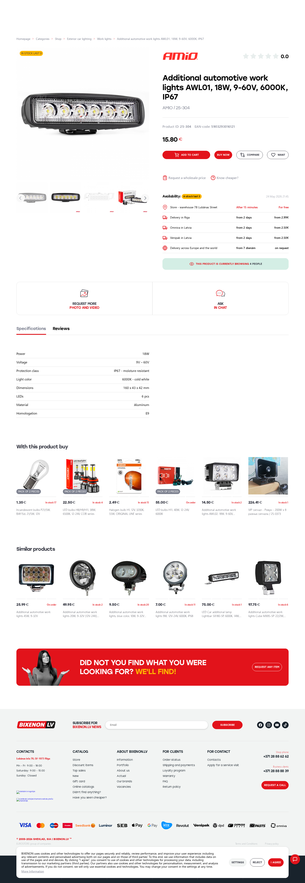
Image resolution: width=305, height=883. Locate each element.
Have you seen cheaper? (89, 797)
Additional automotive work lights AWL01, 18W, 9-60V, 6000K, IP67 (160, 38)
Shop (58, 38)
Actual (121, 776)
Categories (42, 38)
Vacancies (124, 786)
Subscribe (227, 725)
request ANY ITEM (267, 667)
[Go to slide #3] (99, 197)
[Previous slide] (23, 114)
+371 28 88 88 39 (276, 771)
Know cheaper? (227, 177)
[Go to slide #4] (132, 197)
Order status (171, 759)
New (76, 776)
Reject (257, 862)
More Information (32, 871)
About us (123, 770)
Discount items (83, 765)
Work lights (104, 38)
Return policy (172, 786)
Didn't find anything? (87, 792)
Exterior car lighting (79, 38)
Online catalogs (83, 786)
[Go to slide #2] (65, 197)
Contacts (213, 759)
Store (76, 759)
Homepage (23, 38)
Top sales (79, 770)
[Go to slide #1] (32, 197)
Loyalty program (174, 770)
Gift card (79, 781)
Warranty (169, 776)
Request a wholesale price (187, 177)
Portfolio (123, 765)
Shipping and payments (179, 765)
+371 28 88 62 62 (276, 756)
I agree (276, 862)
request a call (275, 785)
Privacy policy (271, 843)
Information (125, 759)
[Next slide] (142, 114)
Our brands (124, 781)
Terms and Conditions (246, 843)
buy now (223, 154)
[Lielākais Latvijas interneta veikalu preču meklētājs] (36, 800)
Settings (238, 862)
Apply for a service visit (223, 765)
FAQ (165, 781)
